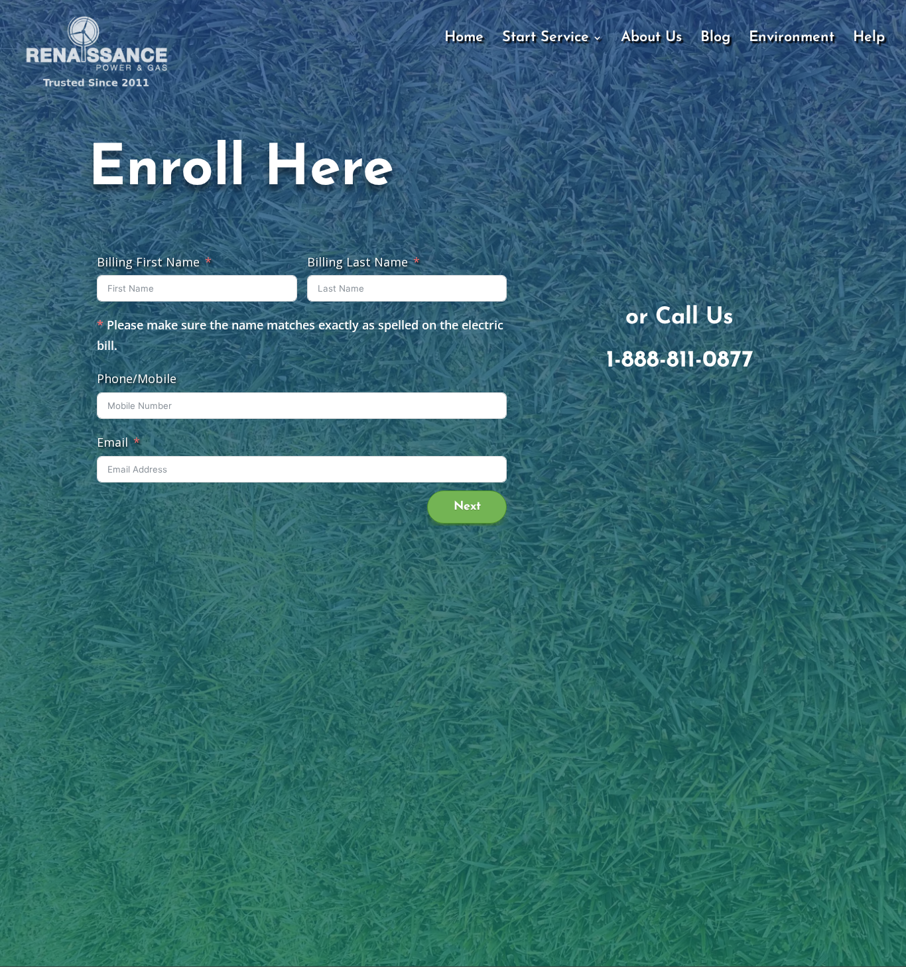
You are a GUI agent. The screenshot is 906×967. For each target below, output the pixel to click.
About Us (651, 39)
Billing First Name (148, 262)
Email (112, 442)
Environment (791, 39)
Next (467, 507)
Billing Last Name (357, 262)
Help (869, 39)
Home (464, 39)
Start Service (545, 39)
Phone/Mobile (136, 378)
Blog (715, 39)
